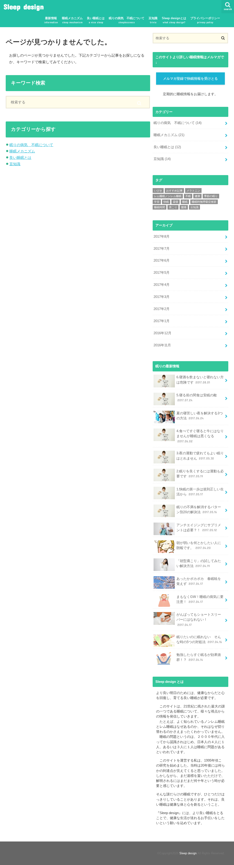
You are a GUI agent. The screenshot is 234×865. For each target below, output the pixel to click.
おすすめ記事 (174, 190)
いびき (158, 190)
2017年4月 (162, 285)
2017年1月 (162, 321)
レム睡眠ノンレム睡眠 (167, 196)
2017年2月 (162, 309)
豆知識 (153, 20)
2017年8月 (162, 236)
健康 (197, 196)
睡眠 (185, 201)
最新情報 (51, 20)
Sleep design (24, 6)
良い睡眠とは (96, 20)
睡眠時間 (159, 207)
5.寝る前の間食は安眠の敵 (196, 397)
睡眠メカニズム (72, 20)
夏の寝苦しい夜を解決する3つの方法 (199, 415)
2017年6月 (162, 260)
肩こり (173, 207)
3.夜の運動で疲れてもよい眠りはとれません (200, 455)
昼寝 (175, 201)
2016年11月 (162, 345)
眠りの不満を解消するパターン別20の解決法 (198, 509)
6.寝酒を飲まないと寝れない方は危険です (200, 379)
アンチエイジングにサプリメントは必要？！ (198, 527)
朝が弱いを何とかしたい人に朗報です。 (198, 545)
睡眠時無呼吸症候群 (204, 201)
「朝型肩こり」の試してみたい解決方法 (198, 563)
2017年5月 (162, 272)
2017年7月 (162, 248)
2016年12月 (162, 333)
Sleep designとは (174, 20)
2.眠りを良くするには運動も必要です (200, 473)
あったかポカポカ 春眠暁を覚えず (198, 581)
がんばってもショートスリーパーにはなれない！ (198, 619)
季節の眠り (211, 196)
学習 (157, 201)
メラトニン (193, 190)
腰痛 (183, 207)
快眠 (166, 201)
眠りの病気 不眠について (126, 20)
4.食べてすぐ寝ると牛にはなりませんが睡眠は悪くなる (200, 436)
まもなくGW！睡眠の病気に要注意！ (199, 599)
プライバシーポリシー (205, 20)
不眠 (188, 196)
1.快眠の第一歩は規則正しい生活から (200, 491)
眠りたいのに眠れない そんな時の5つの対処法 (199, 639)
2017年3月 (162, 297)
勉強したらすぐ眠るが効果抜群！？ (198, 657)
